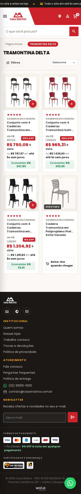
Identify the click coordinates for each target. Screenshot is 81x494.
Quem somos (13, 328)
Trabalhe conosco (16, 340)
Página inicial (14, 44)
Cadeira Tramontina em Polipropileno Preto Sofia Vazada (59, 229)
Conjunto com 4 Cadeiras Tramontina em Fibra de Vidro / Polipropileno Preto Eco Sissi (20, 132)
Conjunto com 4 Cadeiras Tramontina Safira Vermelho (60, 128)
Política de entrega (17, 379)
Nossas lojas (12, 334)
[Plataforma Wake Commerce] (40, 489)
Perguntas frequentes (19, 373)
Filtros (13, 62)
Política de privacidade (19, 352)
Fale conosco (13, 367)
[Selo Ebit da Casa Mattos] (30, 465)
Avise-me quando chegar (59, 264)
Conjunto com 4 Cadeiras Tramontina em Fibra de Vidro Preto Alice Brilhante (18, 233)
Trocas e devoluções (18, 346)
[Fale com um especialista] (70, 483)
